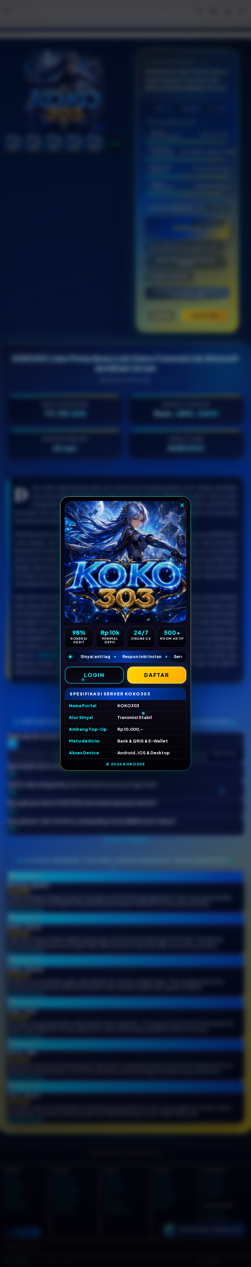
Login (94, 674)
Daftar (157, 674)
